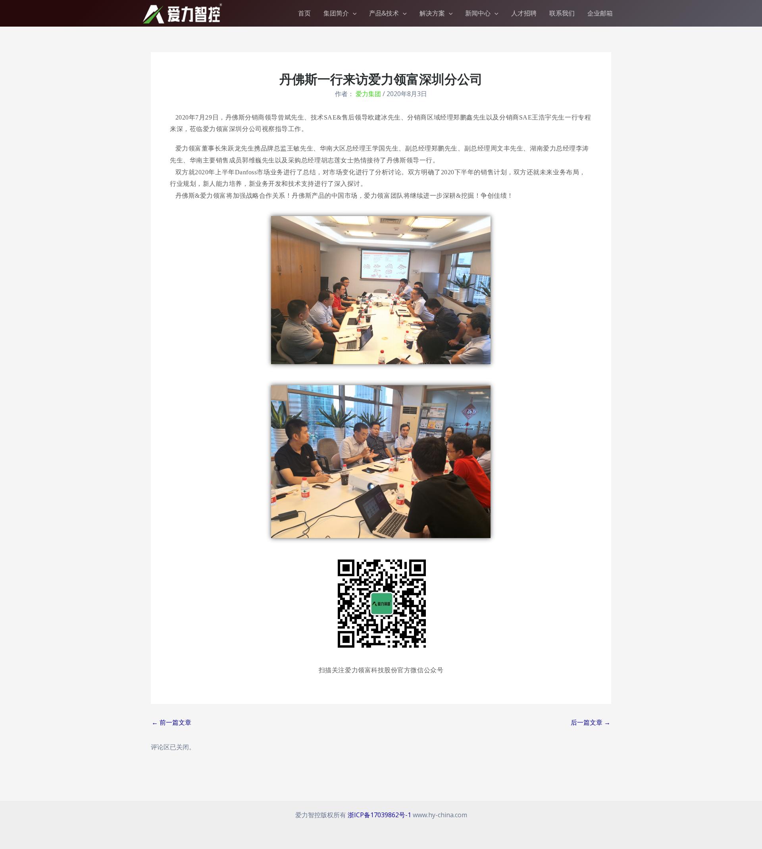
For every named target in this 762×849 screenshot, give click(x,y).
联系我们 (562, 13)
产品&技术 (384, 13)
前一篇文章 (171, 722)
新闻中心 (478, 13)
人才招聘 (524, 13)
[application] (353, 13)
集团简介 (336, 13)
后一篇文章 (590, 722)
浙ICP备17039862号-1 (379, 814)
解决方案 (432, 13)
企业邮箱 (600, 13)
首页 (304, 13)
